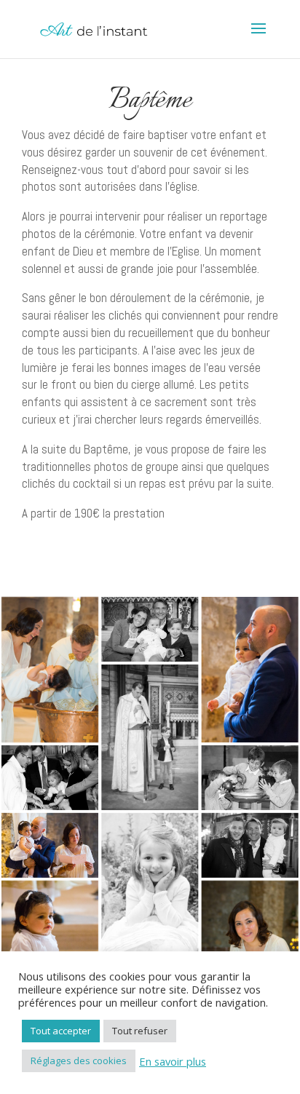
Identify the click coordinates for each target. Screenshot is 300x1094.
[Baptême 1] (49, 669)
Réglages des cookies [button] (79, 1060)
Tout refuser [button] (139, 1030)
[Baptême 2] (149, 629)
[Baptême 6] (250, 777)
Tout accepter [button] (61, 1030)
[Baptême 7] (49, 845)
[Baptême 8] (149, 886)
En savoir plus (172, 1061)
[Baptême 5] (49, 777)
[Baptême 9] (250, 845)
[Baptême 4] (149, 737)
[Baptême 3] (250, 669)
